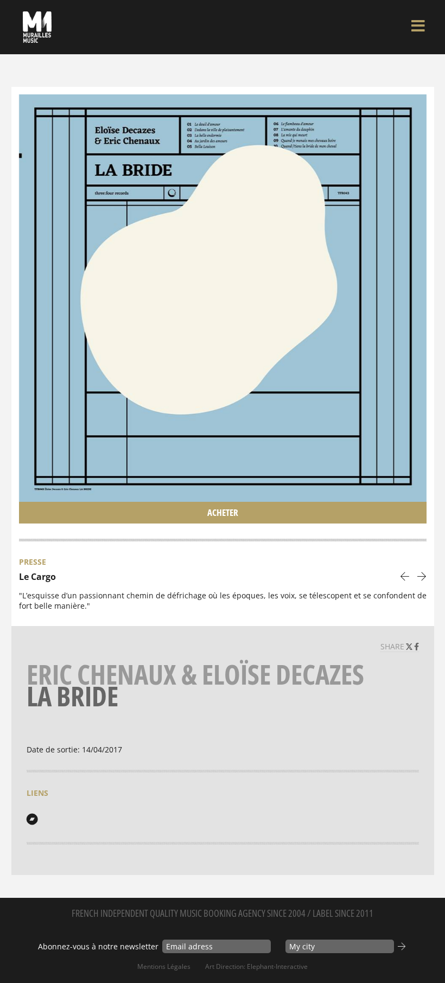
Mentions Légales (163, 966)
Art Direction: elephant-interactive (256, 966)
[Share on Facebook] (416, 646)
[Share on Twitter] (410, 646)
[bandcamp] (32, 819)
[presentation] (405, 576)
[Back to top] (425, 952)
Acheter (222, 512)
